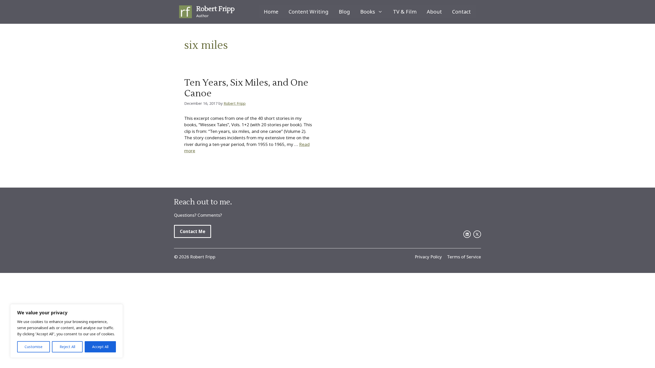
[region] (66, 331)
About (434, 11)
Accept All (100, 346)
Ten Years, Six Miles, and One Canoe (246, 88)
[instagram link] (477, 234)
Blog (344, 11)
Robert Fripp (215, 9)
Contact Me (192, 231)
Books (367, 11)
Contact (461, 11)
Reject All (67, 346)
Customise (33, 346)
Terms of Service (464, 257)
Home (271, 11)
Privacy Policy (428, 257)
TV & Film (405, 11)
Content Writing (309, 11)
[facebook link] (467, 234)
